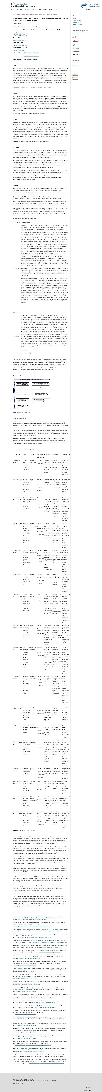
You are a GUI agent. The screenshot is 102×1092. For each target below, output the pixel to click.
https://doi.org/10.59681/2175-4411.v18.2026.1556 (27, 52)
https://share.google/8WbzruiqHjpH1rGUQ (25, 1032)
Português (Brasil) (77, 22)
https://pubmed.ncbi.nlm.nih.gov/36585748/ (46, 1002)
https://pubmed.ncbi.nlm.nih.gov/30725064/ (25, 1025)
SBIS (56, 9)
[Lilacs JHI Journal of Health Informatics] (76, 45)
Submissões (19, 9)
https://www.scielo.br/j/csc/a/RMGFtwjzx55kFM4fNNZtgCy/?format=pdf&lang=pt (48, 942)
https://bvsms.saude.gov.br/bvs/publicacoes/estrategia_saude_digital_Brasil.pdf (33, 937)
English (74, 18)
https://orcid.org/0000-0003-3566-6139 (20, 35)
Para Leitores (75, 62)
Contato (45, 9)
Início (14, 14)
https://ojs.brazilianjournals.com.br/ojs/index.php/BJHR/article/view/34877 (44, 931)
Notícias (51, 9)
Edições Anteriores (37, 9)
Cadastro (85, 1)
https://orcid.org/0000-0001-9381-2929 (20, 45)
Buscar (88, 9)
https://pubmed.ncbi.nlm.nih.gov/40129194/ (25, 971)
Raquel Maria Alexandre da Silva (31, 56)
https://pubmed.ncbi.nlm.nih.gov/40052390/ (30, 958)
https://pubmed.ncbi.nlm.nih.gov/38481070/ (25, 978)
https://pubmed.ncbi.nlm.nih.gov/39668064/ (25, 965)
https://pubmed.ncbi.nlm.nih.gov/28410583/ (25, 1038)
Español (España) (77, 20)
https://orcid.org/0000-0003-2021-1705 (20, 50)
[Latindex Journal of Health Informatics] (76, 41)
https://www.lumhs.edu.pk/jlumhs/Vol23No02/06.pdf (27, 984)
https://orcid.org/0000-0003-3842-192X (20, 40)
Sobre (12, 9)
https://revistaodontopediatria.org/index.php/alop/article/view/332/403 (37, 997)
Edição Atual (27, 9)
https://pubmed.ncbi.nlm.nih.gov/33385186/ (53, 1018)
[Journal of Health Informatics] (76, 34)
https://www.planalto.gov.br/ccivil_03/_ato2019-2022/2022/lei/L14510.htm (46, 1063)
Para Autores (75, 64)
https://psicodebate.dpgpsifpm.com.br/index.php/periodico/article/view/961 (33, 926)
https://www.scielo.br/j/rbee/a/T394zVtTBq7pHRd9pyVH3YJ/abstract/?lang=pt (33, 1045)
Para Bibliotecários (76, 67)
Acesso (89, 1)
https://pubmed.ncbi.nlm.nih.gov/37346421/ (25, 991)
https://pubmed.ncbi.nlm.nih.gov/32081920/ (25, 1014)
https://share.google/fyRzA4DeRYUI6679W (52, 947)
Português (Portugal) (77, 24)
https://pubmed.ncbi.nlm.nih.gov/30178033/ (49, 952)
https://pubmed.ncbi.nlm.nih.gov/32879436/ (45, 1007)
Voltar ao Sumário (17, 23)
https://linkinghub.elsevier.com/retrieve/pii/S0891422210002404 (30, 1051)
